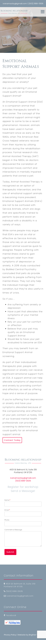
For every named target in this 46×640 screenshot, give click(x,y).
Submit (10, 552)
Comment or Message (13, 530)
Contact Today (12, 440)
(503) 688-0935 (23, 480)
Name (7, 500)
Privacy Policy (10, 634)
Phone (6, 520)
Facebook (11, 615)
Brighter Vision (35, 634)
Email (7, 510)
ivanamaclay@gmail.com (23, 478)
